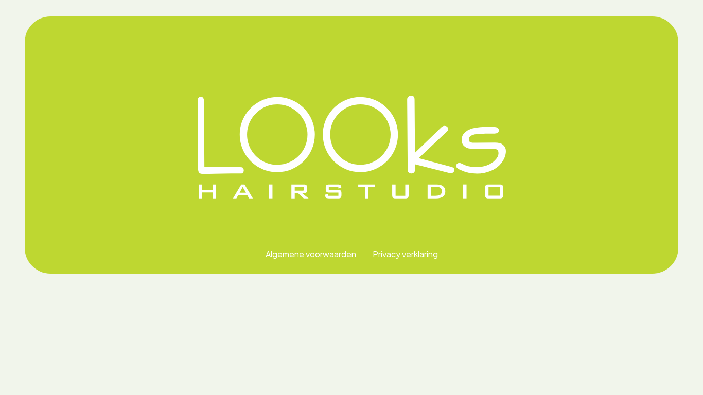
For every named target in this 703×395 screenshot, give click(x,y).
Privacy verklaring (405, 253)
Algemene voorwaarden (311, 253)
